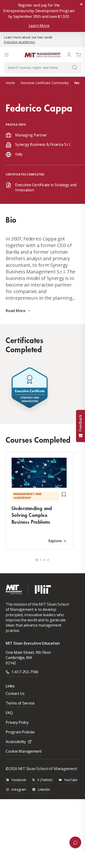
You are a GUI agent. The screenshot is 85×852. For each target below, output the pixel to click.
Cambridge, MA (19, 657)
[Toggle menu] (6, 55)
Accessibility (16, 742)
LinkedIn (44, 790)
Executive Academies (19, 42)
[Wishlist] (64, 496)
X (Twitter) (45, 780)
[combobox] (42, 68)
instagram (18, 790)
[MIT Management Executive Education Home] (42, 54)
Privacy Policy (17, 722)
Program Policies (20, 732)
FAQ (9, 713)
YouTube (70, 780)
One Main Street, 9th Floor (28, 652)
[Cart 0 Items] (78, 54)
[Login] (69, 54)
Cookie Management (24, 751)
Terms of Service (20, 703)
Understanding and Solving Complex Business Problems (32, 515)
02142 (11, 663)
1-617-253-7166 (24, 671)
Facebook (18, 780)
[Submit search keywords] (74, 67)
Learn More (39, 25)
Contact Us (15, 694)
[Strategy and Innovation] (29, 389)
